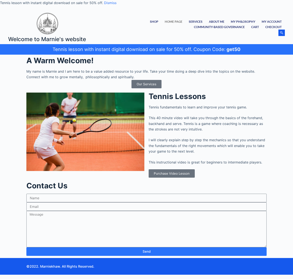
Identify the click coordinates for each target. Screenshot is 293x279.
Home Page (173, 21)
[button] (281, 33)
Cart (255, 27)
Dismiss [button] (110, 3)
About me (216, 21)
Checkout (273, 27)
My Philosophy (243, 21)
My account (272, 21)
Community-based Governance (219, 27)
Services (195, 21)
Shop (154, 21)
